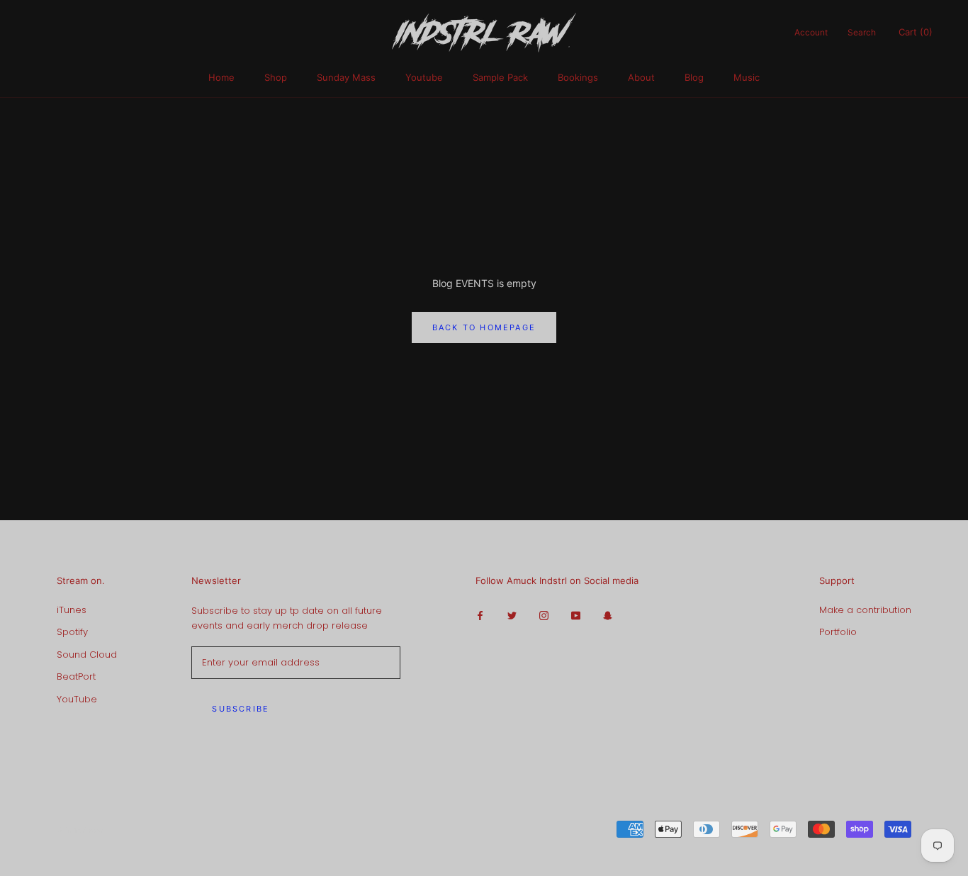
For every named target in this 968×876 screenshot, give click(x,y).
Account (811, 32)
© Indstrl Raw (80, 830)
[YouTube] (575, 614)
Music (746, 77)
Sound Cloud (87, 654)
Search (862, 32)
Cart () (916, 32)
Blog (694, 77)
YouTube (77, 699)
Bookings (578, 77)
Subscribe (240, 709)
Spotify (72, 632)
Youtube (424, 77)
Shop (275, 77)
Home (221, 77)
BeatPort (76, 676)
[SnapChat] (607, 614)
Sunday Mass (346, 77)
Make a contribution (865, 610)
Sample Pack (500, 77)
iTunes (71, 610)
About (641, 77)
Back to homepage (484, 327)
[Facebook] (480, 614)
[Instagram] (543, 614)
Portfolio (838, 632)
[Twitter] (512, 614)
